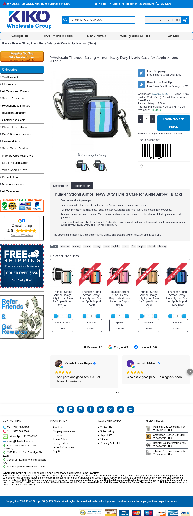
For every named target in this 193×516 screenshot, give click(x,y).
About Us (57, 427)
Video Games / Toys (14, 169)
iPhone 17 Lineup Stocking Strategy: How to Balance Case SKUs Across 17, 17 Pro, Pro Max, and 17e (170, 451)
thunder (65, 246)
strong (76, 246)
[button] (50, 372)
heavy (97, 246)
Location (57, 435)
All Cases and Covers (15, 91)
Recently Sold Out (110, 443)
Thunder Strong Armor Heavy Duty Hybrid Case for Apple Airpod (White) (63, 298)
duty (106, 246)
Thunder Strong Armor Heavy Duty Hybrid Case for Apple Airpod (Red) (91, 298)
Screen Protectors (13, 98)
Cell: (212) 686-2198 (18, 427)
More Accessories (13, 184)
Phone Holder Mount (14, 127)
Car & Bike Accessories (16, 134)
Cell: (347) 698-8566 (18, 431)
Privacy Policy (60, 443)
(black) (162, 246)
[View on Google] (58, 363)
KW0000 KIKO (160, 94)
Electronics (9, 84)
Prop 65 (56, 451)
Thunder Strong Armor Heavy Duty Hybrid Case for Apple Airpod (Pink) (120, 298)
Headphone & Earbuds (16, 105)
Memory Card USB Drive (17, 155)
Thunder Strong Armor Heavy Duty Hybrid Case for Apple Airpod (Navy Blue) (177, 298)
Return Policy (59, 439)
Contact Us (106, 427)
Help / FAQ (106, 435)
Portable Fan (10, 177)
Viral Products (10, 77)
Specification (82, 185)
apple (141, 246)
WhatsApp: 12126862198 (23, 436)
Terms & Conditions (63, 447)
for (133, 246)
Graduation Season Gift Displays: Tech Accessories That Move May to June (170, 435)
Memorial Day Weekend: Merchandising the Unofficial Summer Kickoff (170, 427)
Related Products (64, 256)
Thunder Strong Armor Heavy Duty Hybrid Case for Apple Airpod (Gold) (149, 298)
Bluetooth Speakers (14, 112)
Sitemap (104, 439)
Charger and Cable (13, 119)
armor (87, 246)
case (125, 246)
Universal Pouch (12, 141)
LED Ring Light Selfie (15, 162)
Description (60, 185)
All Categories (10, 191)
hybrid (116, 246)
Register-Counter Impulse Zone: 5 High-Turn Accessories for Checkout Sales (170, 443)
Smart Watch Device (15, 148)
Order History (107, 431)
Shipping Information (63, 431)
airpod (151, 246)
